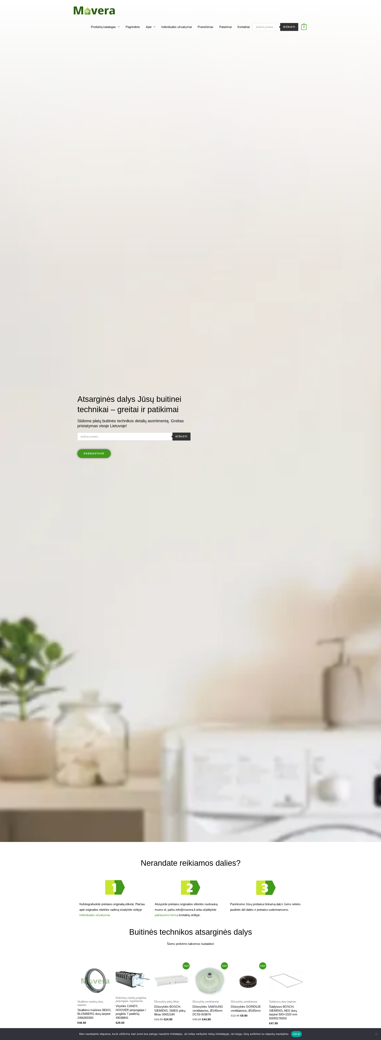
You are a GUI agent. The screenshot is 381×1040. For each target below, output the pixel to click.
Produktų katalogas (103, 27)
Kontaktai (244, 27)
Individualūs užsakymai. (95, 915)
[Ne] (376, 1034)
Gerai (296, 1033)
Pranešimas (205, 27)
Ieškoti (289, 27)
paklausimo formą (166, 915)
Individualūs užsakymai (176, 27)
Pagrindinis (133, 27)
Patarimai (225, 27)
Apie (149, 27)
